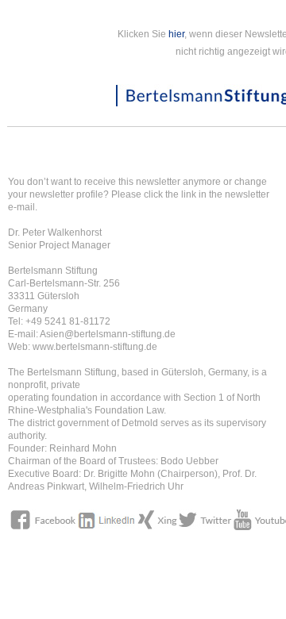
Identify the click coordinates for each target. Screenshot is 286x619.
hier (176, 34)
